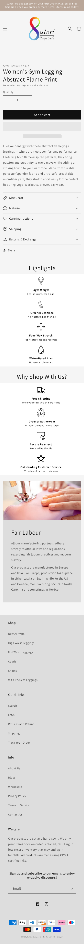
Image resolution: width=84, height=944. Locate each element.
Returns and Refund (21, 724)
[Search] (69, 28)
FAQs (11, 715)
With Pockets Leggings (23, 680)
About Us (14, 768)
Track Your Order (19, 742)
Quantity (8, 92)
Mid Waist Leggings (20, 652)
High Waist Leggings (21, 643)
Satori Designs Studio (36, 937)
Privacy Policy (17, 796)
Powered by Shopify (55, 937)
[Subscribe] (71, 889)
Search (12, 705)
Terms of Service (19, 805)
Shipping (21, 85)
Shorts (12, 671)
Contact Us (15, 814)
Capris (12, 661)
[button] (5, 28)
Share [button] (11, 250)
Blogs (11, 777)
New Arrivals (16, 634)
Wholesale (15, 787)
